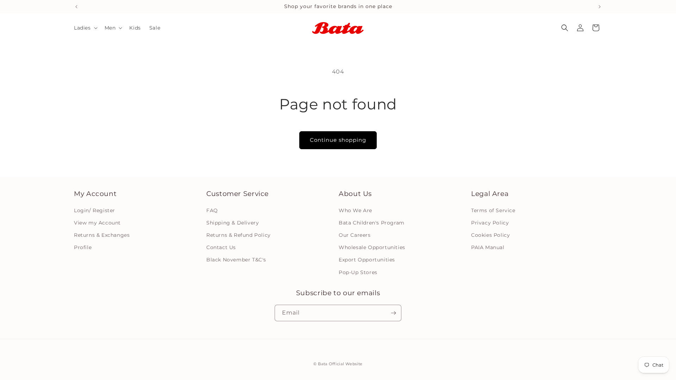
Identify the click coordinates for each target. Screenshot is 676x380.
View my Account (97, 222)
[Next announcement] (599, 6)
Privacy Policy (490, 222)
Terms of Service (493, 210)
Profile (83, 247)
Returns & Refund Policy (238, 235)
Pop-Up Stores (358, 272)
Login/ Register (94, 210)
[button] (85, 27)
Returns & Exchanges (102, 235)
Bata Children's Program (372, 222)
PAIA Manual (488, 247)
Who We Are (355, 210)
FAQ (212, 210)
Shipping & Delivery (232, 222)
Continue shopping (338, 140)
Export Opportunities (367, 259)
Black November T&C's (236, 259)
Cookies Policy (490, 235)
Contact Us (221, 247)
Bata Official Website (340, 363)
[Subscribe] (393, 313)
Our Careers (355, 235)
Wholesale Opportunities (372, 247)
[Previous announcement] (76, 6)
